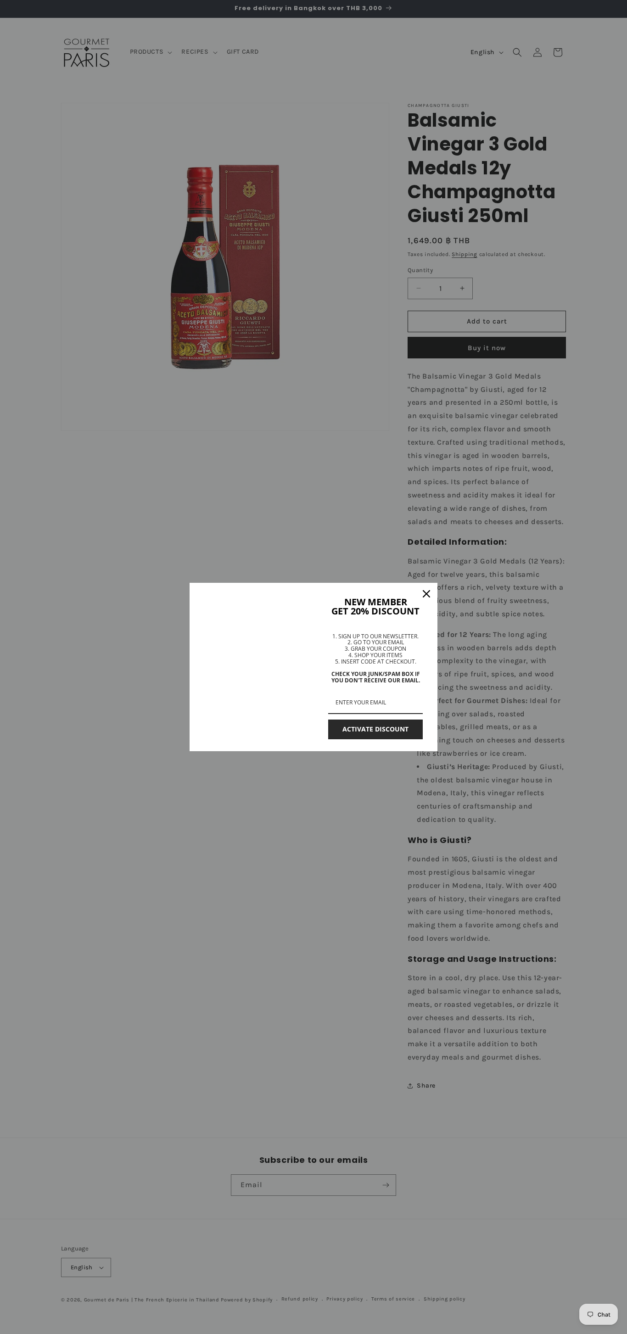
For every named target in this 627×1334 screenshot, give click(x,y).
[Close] (426, 594)
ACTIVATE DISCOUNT (375, 729)
